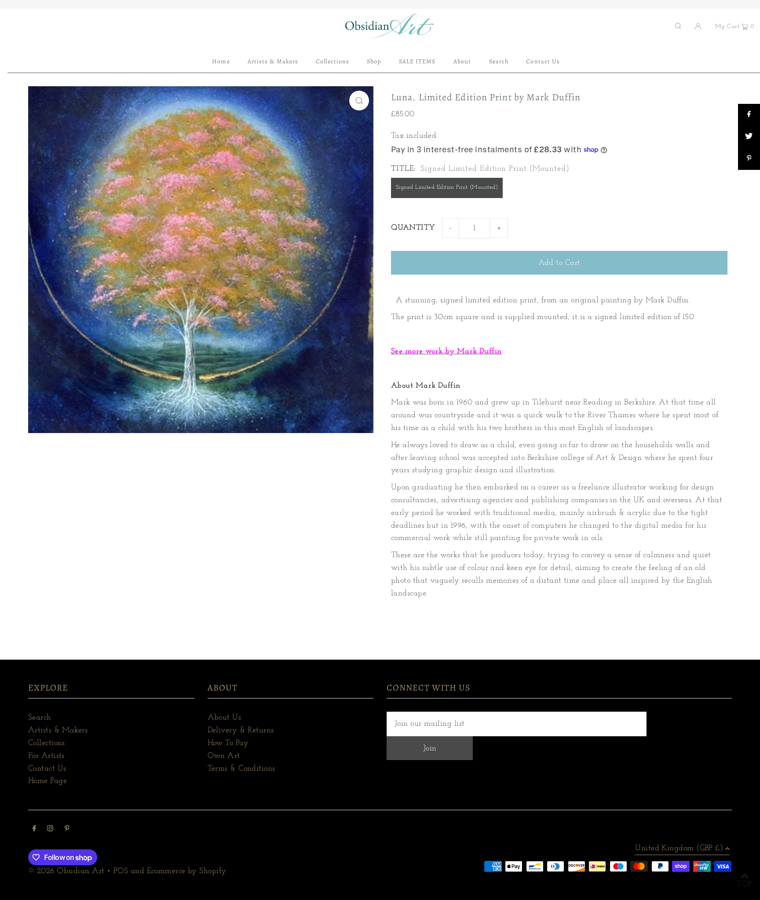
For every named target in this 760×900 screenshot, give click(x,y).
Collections (46, 743)
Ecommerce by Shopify (187, 871)
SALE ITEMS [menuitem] (417, 61)
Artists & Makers (58, 731)
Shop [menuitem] (374, 61)
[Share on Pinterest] (749, 159)
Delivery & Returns (241, 731)
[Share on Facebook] (749, 115)
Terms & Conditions (241, 769)
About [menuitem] (462, 61)
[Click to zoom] (359, 100)
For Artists (46, 756)
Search (39, 718)
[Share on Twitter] (749, 137)
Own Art (224, 756)
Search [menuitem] (498, 61)
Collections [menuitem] (332, 61)
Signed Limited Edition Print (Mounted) (447, 187)
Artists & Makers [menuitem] (273, 61)
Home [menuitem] (221, 61)
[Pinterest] (67, 829)
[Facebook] (34, 829)
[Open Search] (678, 26)
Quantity (413, 228)
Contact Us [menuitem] (543, 61)
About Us (224, 718)
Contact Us (47, 769)
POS (120, 871)
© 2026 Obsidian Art (66, 871)
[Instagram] (50, 829)
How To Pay (228, 743)
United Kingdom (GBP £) (679, 848)
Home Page (47, 781)
